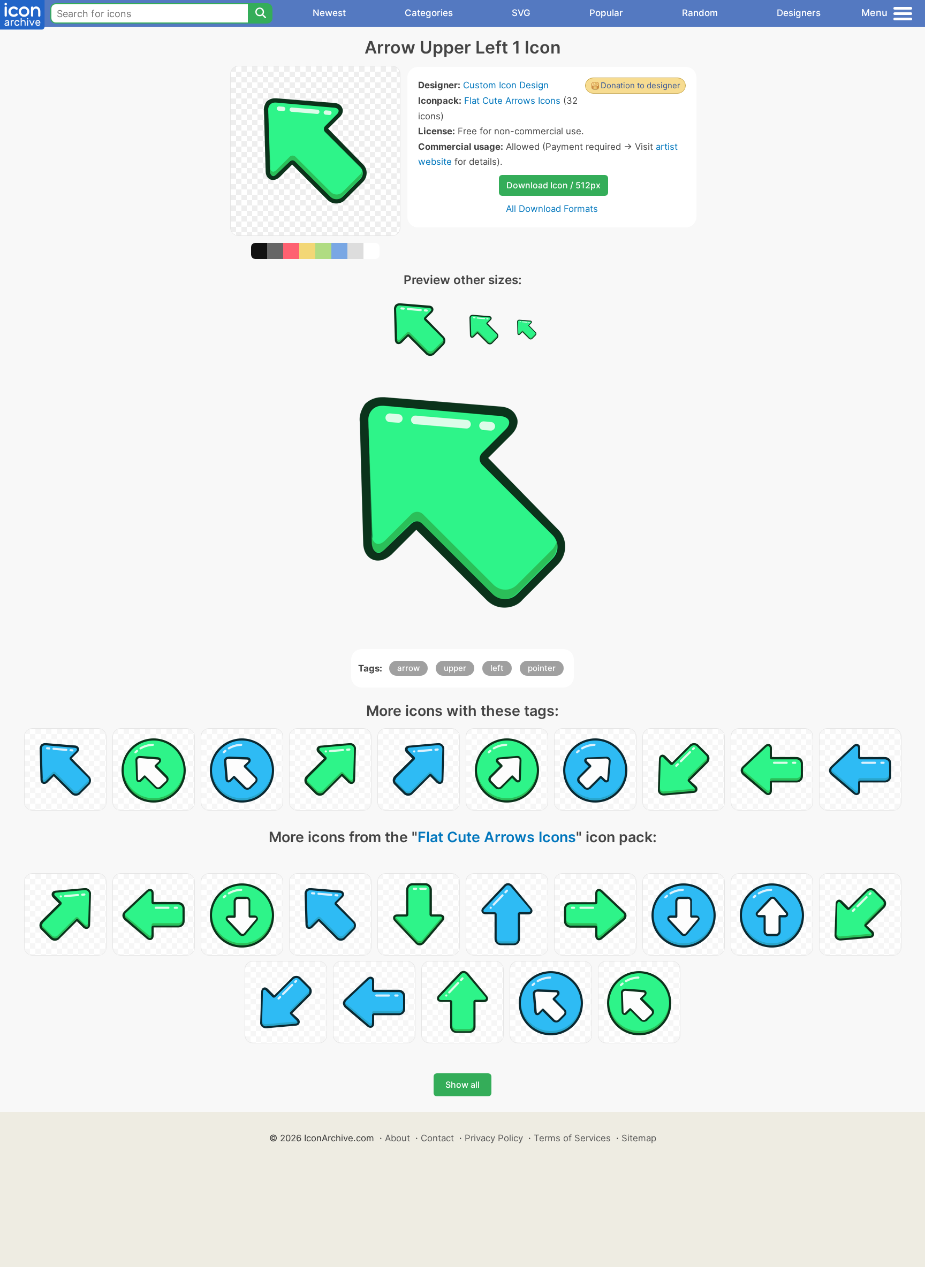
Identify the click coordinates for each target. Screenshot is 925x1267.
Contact (437, 1138)
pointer (542, 668)
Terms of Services (572, 1138)
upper (455, 668)
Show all (462, 1084)
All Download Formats (552, 208)
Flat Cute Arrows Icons (512, 100)
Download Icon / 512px (553, 185)
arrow (408, 668)
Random (700, 12)
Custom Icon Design (506, 85)
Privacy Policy (494, 1138)
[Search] (260, 13)
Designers (799, 12)
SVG (521, 12)
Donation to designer (640, 85)
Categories (429, 12)
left (497, 668)
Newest (329, 12)
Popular (606, 12)
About (397, 1138)
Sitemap (638, 1138)
